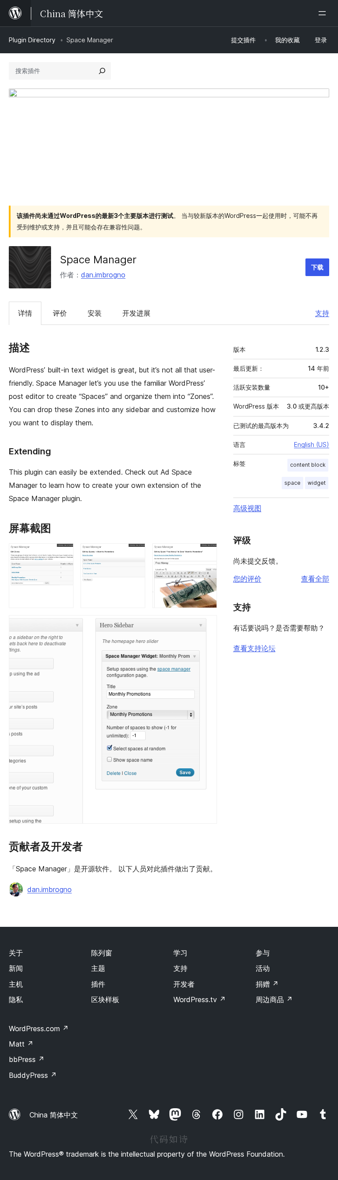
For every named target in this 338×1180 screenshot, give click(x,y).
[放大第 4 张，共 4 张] (205, 627)
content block (308, 464)
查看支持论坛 (254, 648)
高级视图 (247, 508)
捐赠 (267, 984)
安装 (95, 313)
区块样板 (105, 999)
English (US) (311, 444)
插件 (98, 984)
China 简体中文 (53, 1114)
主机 (16, 984)
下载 (317, 267)
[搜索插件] (102, 71)
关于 (16, 952)
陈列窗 (101, 952)
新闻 (16, 968)
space (292, 482)
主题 (98, 968)
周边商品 (274, 999)
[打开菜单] (324, 13)
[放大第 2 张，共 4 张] (133, 555)
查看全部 (315, 578)
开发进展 (136, 313)
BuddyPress (33, 1075)
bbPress (26, 1059)
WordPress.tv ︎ (199, 999)
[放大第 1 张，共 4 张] (61, 555)
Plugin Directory (32, 40)
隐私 (16, 999)
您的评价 (247, 578)
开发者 (184, 984)
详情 (25, 313)
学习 (180, 952)
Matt (21, 1044)
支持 (322, 313)
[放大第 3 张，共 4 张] (205, 555)
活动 (263, 968)
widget (317, 482)
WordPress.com (39, 1028)
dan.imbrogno (103, 274)
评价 (60, 313)
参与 (263, 952)
